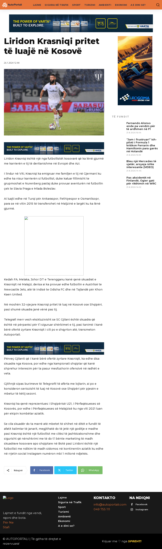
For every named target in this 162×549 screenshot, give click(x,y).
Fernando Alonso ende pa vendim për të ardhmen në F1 (140, 126)
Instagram (142, 509)
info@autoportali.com (110, 504)
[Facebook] (131, 504)
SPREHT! (134, 541)
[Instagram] (131, 509)
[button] (157, 5)
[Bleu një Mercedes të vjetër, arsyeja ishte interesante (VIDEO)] (118, 166)
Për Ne (8, 522)
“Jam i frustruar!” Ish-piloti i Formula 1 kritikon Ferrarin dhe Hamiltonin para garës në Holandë (142, 145)
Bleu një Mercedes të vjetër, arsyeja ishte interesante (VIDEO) (141, 164)
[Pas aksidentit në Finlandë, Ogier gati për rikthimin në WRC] (118, 182)
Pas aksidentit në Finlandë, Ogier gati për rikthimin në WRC (141, 180)
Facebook (141, 504)
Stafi (6, 527)
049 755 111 (102, 509)
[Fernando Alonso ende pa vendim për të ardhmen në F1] (118, 128)
